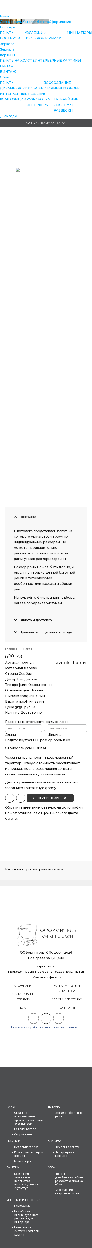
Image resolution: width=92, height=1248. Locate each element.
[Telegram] (20, 798)
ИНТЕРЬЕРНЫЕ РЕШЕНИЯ (23, 1199)
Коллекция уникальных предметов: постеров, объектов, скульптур (28, 1181)
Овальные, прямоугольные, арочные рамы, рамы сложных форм (28, 1118)
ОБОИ (52, 1167)
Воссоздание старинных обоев (67, 1191)
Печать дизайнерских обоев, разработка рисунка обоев (69, 1179)
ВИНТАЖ (13, 1167)
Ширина (54, 734)
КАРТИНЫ (54, 1140)
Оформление (23, 1134)
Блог (24, 1007)
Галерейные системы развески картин (27, 1231)
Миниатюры (22, 1161)
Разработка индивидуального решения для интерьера (26, 1217)
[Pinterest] (46, 1018)
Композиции (22, 1206)
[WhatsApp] (9, 798)
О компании (24, 985)
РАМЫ (11, 1106)
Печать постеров (26, 1147)
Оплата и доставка (67, 999)
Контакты (67, 1007)
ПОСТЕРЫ (14, 1140)
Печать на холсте (67, 1147)
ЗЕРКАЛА (54, 1106)
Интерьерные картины (64, 1154)
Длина (10, 734)
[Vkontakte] (58, 1018)
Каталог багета (25, 1129)
